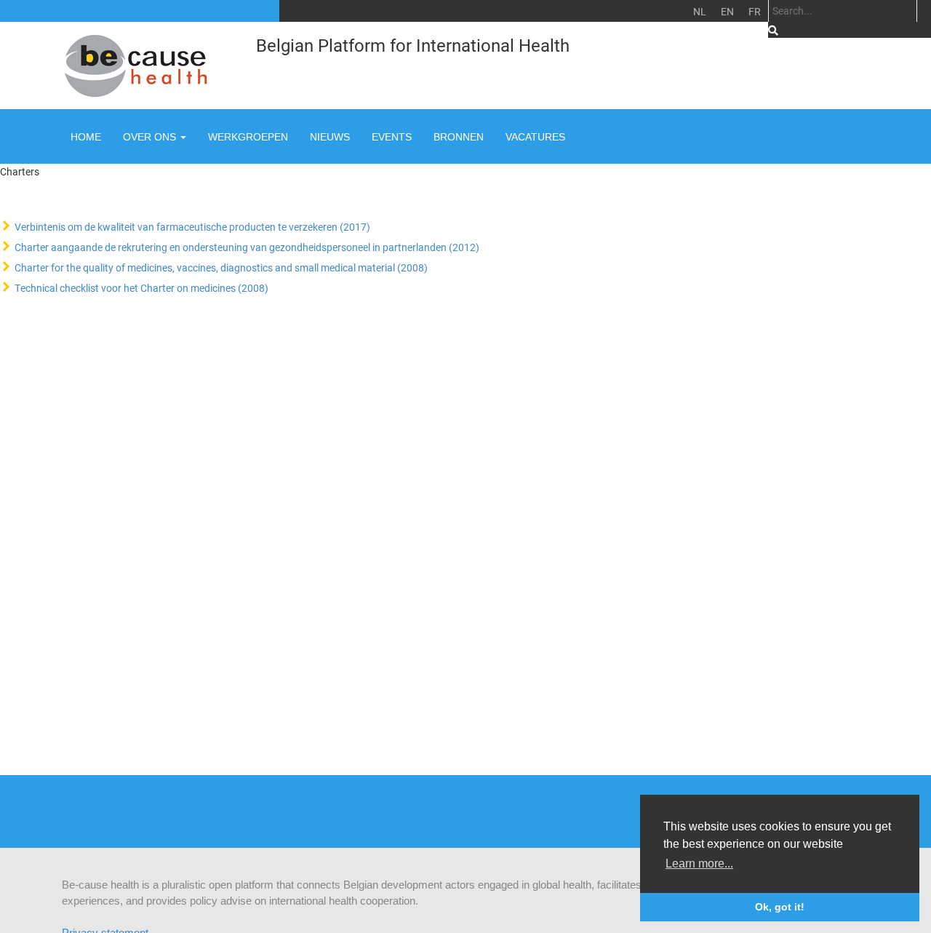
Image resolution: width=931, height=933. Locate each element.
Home (86, 137)
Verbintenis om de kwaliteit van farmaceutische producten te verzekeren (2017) (192, 227)
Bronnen (458, 137)
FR (754, 11)
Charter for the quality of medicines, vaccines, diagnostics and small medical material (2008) (221, 267)
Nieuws (330, 137)
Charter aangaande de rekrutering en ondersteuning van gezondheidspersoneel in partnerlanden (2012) (247, 247)
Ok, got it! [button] (779, 907)
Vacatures (535, 137)
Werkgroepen (248, 137)
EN (727, 11)
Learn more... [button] (699, 863)
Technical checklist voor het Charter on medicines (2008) (141, 288)
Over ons (151, 137)
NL (699, 11)
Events (392, 137)
